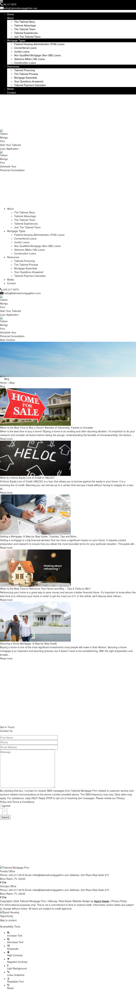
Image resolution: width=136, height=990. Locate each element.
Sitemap (52, 901)
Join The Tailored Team (27, 36)
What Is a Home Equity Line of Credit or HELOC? (27, 477)
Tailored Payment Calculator (30, 85)
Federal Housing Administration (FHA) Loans (39, 44)
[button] (68, 923)
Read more (6, 438)
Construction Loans (25, 62)
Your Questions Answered (28, 81)
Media (10, 89)
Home (10, 14)
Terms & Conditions (23, 802)
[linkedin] (5, 882)
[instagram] (3, 882)
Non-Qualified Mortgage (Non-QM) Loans (37, 55)
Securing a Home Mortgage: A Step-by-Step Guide (28, 643)
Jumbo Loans (21, 51)
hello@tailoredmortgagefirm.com (22, 293)
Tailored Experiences (26, 33)
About (10, 18)
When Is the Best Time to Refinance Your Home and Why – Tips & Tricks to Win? (45, 588)
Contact (11, 92)
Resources (13, 66)
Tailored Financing (24, 70)
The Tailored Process (26, 74)
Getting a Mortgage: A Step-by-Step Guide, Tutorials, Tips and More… (39, 536)
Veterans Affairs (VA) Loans (29, 59)
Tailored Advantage (25, 25)
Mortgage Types (16, 40)
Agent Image (101, 901)
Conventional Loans (25, 48)
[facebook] (0, 882)
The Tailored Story (24, 21)
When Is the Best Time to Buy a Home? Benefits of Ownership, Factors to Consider (46, 427)
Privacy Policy (119, 901)
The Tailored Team (24, 29)
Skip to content (8, 920)
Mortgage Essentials (25, 77)
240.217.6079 (11, 289)
